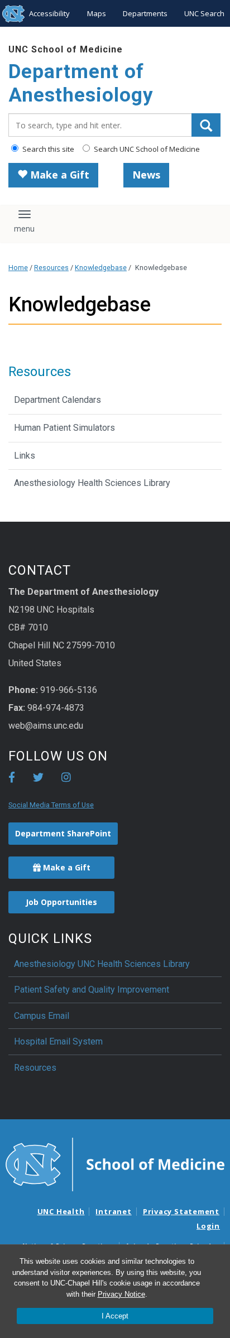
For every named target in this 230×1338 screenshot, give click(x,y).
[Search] (206, 125)
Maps (96, 13)
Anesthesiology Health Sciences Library (92, 483)
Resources (51, 267)
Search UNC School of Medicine (146, 149)
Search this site (47, 149)
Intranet (113, 1211)
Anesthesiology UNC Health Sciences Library (102, 964)
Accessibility (49, 13)
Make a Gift (58, 174)
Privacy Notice (121, 1294)
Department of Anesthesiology (81, 83)
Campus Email (41, 1015)
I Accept (115, 1316)
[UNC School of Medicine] (115, 1163)
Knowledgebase (101, 267)
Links (24, 455)
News (146, 174)
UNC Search (204, 13)
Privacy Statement (181, 1211)
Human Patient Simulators (64, 427)
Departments (145, 13)
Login (208, 1226)
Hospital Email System (58, 1041)
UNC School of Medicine (65, 49)
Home (18, 267)
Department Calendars (57, 399)
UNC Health (61, 1211)
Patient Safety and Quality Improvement (91, 989)
